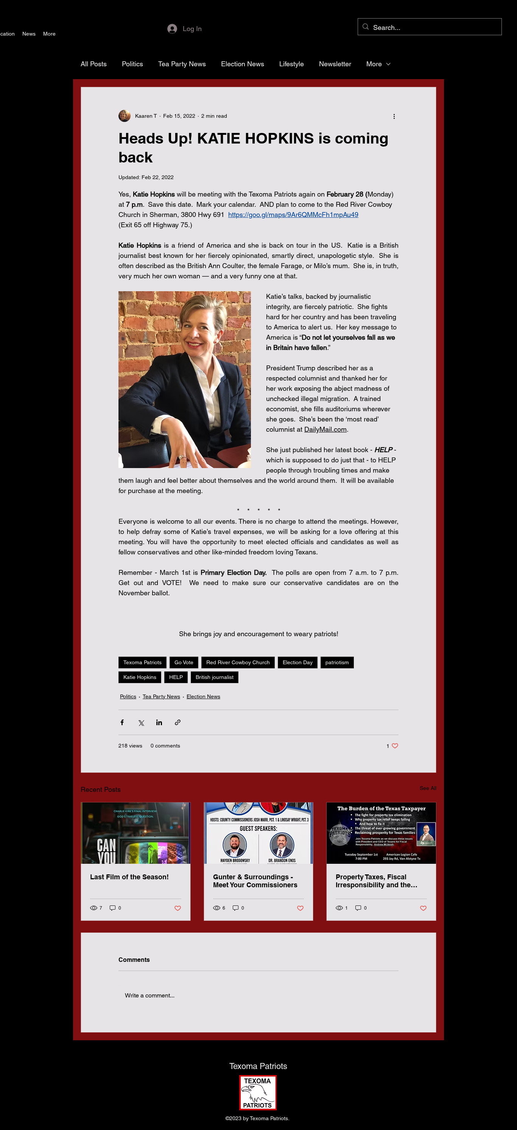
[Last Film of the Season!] (135, 833)
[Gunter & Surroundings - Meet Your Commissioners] (258, 833)
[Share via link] (177, 722)
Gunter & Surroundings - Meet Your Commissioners (255, 881)
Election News (242, 64)
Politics (132, 64)
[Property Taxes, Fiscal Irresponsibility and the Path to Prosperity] (381, 833)
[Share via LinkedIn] (159, 722)
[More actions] (394, 115)
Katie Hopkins (139, 677)
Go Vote (183, 662)
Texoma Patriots (142, 662)
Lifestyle (291, 64)
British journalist (215, 677)
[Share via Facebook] (122, 722)
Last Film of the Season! (129, 877)
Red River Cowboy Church (238, 662)
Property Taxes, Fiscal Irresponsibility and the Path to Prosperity (373, 881)
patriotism (337, 662)
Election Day (298, 662)
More (374, 64)
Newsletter (335, 64)
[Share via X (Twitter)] (140, 722)
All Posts (94, 64)
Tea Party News (182, 64)
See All (428, 788)
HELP (176, 677)
